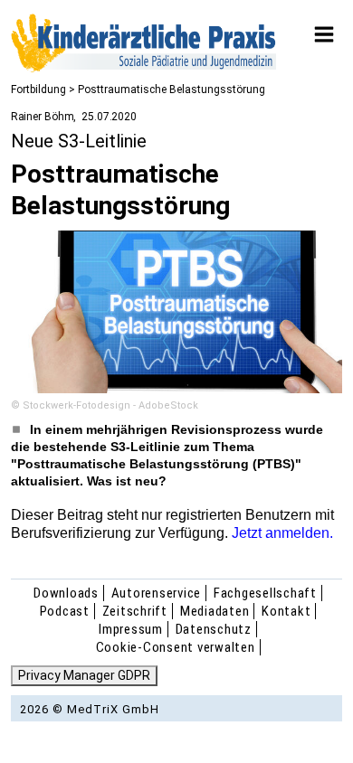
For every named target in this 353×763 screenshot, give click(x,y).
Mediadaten (215, 611)
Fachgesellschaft (265, 593)
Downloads (66, 593)
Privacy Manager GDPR (84, 675)
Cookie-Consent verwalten (175, 647)
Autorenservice (156, 593)
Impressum (131, 629)
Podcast (65, 611)
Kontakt (286, 611)
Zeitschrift (134, 611)
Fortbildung (38, 89)
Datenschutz (214, 629)
